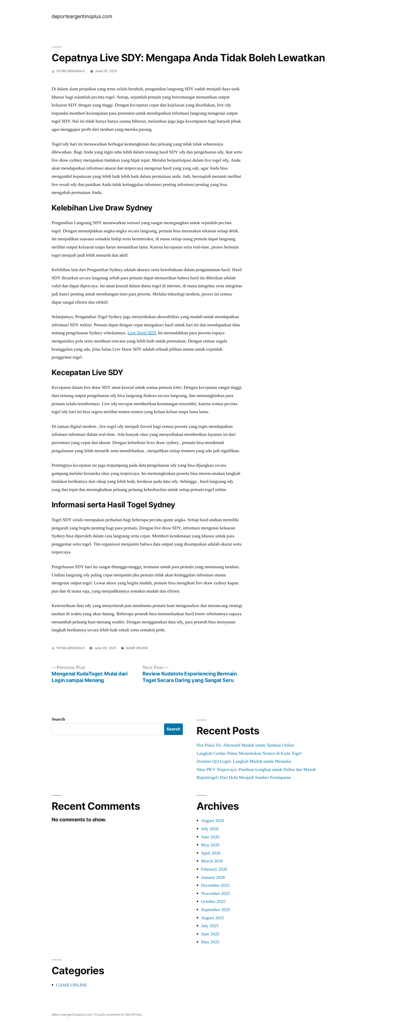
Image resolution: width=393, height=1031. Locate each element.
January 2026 (213, 877)
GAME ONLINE (137, 648)
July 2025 (210, 926)
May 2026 (210, 845)
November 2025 (215, 893)
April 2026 (210, 853)
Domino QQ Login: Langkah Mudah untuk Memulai (243, 761)
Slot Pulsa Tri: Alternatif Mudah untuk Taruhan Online (245, 745)
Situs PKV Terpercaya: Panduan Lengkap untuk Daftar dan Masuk (256, 769)
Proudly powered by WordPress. (118, 1014)
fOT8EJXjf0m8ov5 (70, 71)
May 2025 (210, 942)
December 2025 (215, 885)
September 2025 (215, 909)
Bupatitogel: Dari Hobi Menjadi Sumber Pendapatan (243, 777)
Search (58, 719)
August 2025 (212, 918)
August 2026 (212, 820)
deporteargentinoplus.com (82, 16)
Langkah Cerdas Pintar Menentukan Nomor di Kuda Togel (249, 753)
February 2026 (214, 869)
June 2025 (210, 934)
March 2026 (212, 861)
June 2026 (210, 837)
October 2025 (213, 901)
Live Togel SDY (142, 333)
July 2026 (210, 829)
